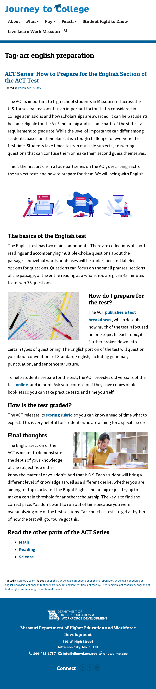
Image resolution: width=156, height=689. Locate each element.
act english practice (72, 580)
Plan (31, 21)
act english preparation (99, 580)
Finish (68, 21)
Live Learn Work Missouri (34, 31)
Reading (27, 549)
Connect (22, 580)
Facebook (83, 667)
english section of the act (46, 589)
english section (20, 589)
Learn (32, 580)
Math (24, 542)
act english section (126, 580)
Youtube (97, 667)
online (22, 384)
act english (51, 580)
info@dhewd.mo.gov (79, 653)
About (14, 21)
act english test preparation (43, 585)
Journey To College (61, 5)
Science (26, 557)
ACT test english (108, 585)
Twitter (90, 667)
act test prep (127, 585)
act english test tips (74, 585)
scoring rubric (59, 415)
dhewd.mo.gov (115, 653)
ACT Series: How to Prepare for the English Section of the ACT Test (76, 77)
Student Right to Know (105, 21)
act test (92, 585)
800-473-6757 (44, 653)
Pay (49, 21)
